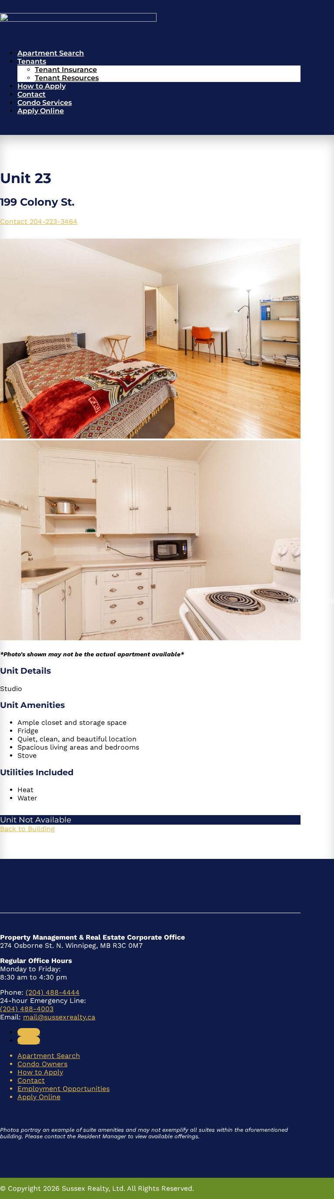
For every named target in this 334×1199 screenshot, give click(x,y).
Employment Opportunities (63, 1088)
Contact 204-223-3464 (38, 221)
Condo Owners (42, 1064)
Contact (31, 94)
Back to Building (27, 829)
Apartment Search (50, 53)
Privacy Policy (311, 600)
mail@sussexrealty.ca (59, 1017)
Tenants (31, 61)
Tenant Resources (67, 78)
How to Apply (41, 86)
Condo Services (44, 102)
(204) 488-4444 (53, 992)
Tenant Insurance (66, 70)
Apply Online (40, 111)
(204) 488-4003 (26, 1009)
